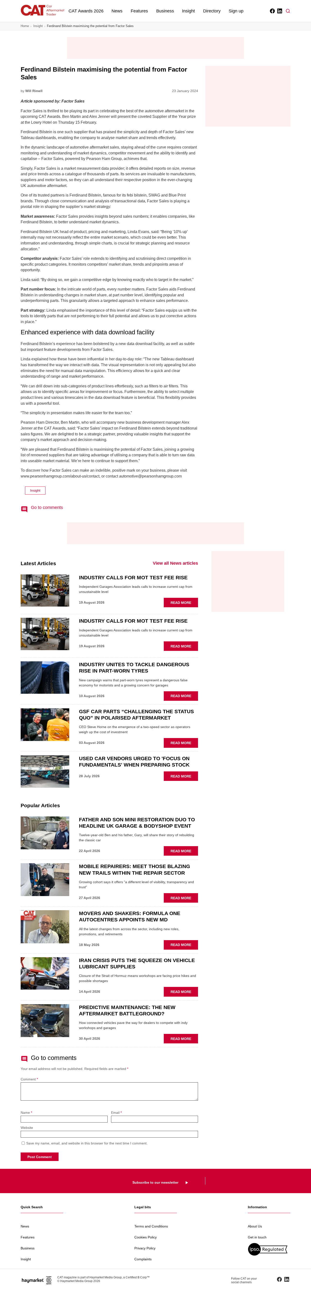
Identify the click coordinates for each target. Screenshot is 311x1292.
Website (27, 1128)
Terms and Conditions (151, 1226)
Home (25, 26)
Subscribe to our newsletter (155, 1182)
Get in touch (257, 1237)
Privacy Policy (145, 1248)
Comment (29, 1079)
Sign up (236, 11)
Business (165, 11)
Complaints (143, 1259)
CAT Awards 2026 (86, 11)
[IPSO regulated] (269, 1249)
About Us (255, 1226)
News (117, 11)
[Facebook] (272, 11)
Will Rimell (34, 91)
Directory (212, 11)
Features (139, 11)
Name (26, 1112)
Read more (184, 603)
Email (116, 1112)
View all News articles (175, 563)
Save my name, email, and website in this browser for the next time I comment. (86, 1143)
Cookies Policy (145, 1237)
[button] (287, 11)
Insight (188, 11)
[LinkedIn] (279, 11)
